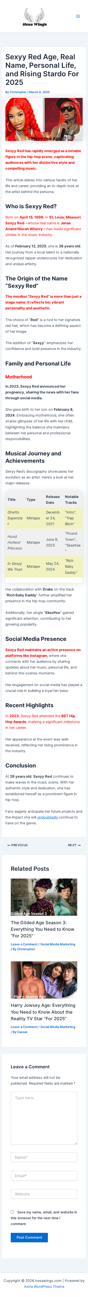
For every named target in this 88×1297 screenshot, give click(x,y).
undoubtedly (48, 817)
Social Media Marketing (57, 944)
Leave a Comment (24, 944)
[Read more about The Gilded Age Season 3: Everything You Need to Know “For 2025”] (44, 897)
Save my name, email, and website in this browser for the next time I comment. (44, 1218)
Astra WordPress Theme (44, 1286)
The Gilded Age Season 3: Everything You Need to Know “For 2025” (42, 929)
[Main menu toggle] (78, 16)
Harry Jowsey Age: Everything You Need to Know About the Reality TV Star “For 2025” (43, 1011)
